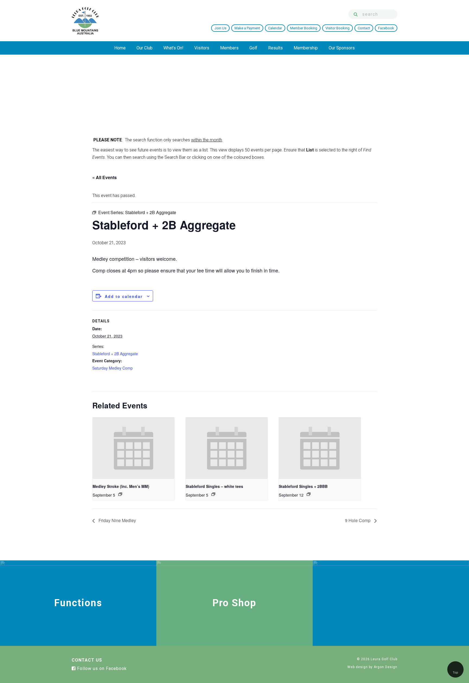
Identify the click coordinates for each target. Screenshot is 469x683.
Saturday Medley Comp (112, 368)
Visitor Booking (337, 28)
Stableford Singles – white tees (214, 486)
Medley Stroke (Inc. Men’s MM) (121, 486)
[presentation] (134, 448)
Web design (357, 667)
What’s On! (173, 47)
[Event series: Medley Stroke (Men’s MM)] (120, 494)
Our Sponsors (342, 47)
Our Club (145, 47)
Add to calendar (123, 296)
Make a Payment (247, 28)
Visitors (201, 47)
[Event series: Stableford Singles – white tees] (213, 494)
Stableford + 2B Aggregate (115, 353)
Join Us (220, 28)
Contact (364, 28)
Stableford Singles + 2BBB (303, 486)
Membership (306, 47)
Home (120, 47)
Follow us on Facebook (101, 668)
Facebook (386, 28)
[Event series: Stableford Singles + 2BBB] (308, 494)
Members (229, 47)
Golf (253, 47)
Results (275, 47)
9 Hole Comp (358, 520)
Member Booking (303, 28)
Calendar (275, 28)
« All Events (104, 177)
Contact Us (87, 660)
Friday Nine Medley (116, 520)
